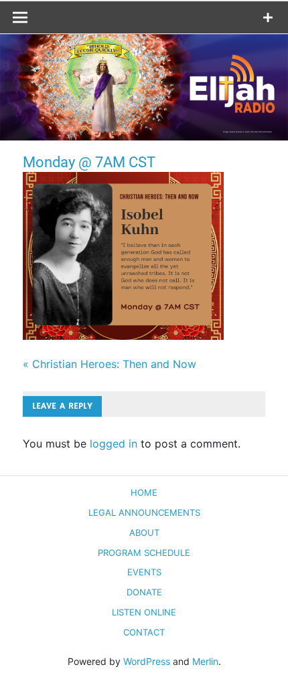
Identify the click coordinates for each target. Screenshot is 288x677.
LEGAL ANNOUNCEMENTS (144, 512)
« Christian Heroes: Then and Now (109, 364)
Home (144, 492)
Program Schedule (144, 552)
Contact (144, 632)
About (144, 532)
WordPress (146, 661)
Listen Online (144, 612)
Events (144, 572)
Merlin (205, 661)
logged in (113, 443)
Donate (144, 592)
